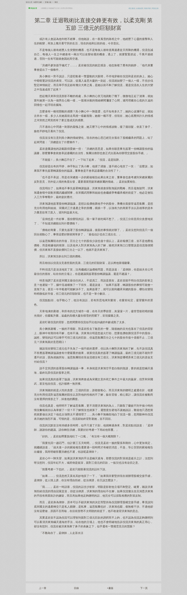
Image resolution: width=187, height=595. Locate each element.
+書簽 (110, 588)
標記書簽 (132, 8)
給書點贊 (139, 8)
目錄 (76, 588)
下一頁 (144, 588)
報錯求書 (147, 8)
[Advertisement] (93, 556)
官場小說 (48, 2)
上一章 (42, 588)
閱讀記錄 (155, 8)
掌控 (56, 2)
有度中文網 (37, 2)
